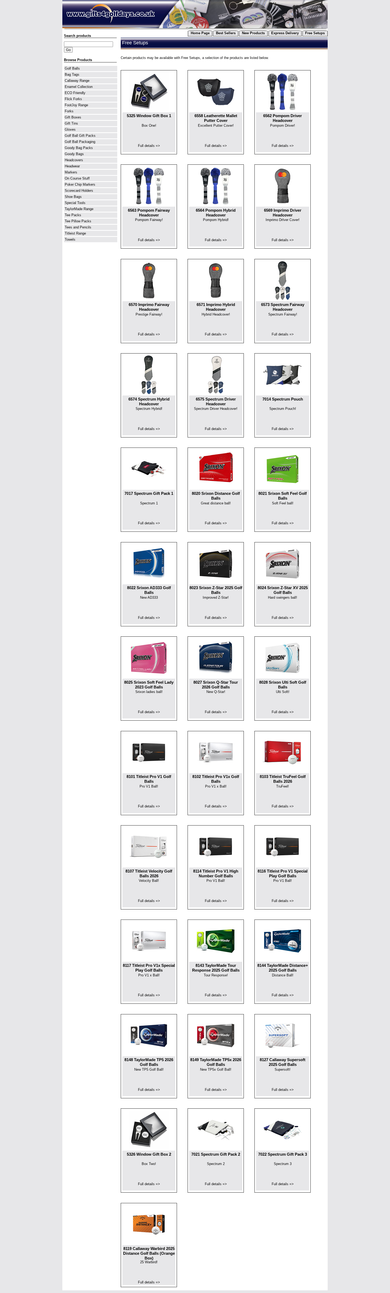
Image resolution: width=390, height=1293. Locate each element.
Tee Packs (73, 215)
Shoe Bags (73, 197)
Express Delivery (285, 33)
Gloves (70, 129)
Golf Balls (72, 68)
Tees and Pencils (78, 227)
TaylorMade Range (79, 209)
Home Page (200, 33)
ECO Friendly (75, 93)
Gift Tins (71, 123)
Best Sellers (226, 33)
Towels (70, 239)
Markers (71, 172)
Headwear (72, 166)
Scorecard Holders (79, 191)
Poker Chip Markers (80, 184)
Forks (69, 111)
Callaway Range (77, 81)
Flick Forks (73, 99)
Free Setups (315, 33)
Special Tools (75, 203)
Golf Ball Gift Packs (80, 136)
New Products (253, 33)
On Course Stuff (77, 178)
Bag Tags (72, 74)
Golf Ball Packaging (80, 142)
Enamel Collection (79, 87)
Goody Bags (74, 154)
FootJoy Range (76, 105)
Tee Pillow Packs (78, 221)
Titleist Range (75, 233)
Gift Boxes (73, 117)
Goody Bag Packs (79, 148)
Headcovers (74, 160)
